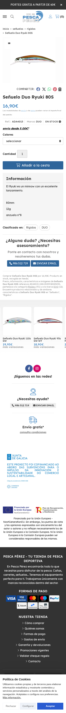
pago (33, 110)
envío (23, 110)
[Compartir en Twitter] (44, 89)
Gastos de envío (34, 639)
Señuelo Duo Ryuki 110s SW (17, 339)
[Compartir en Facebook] (38, 89)
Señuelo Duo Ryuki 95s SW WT (47, 339)
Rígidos (32, 287)
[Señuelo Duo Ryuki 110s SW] (17, 321)
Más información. (12, 697)
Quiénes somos (34, 628)
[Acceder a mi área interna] (50, 16)
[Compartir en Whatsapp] (49, 89)
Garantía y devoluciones (34, 645)
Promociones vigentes (34, 650)
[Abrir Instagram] (37, 368)
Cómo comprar (34, 623)
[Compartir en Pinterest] (55, 89)
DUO (56, 287)
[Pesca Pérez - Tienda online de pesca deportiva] (33, 16)
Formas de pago (34, 634)
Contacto (34, 661)
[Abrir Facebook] (29, 368)
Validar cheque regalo (34, 655)
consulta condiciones (33, 432)
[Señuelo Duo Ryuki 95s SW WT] (48, 321)
